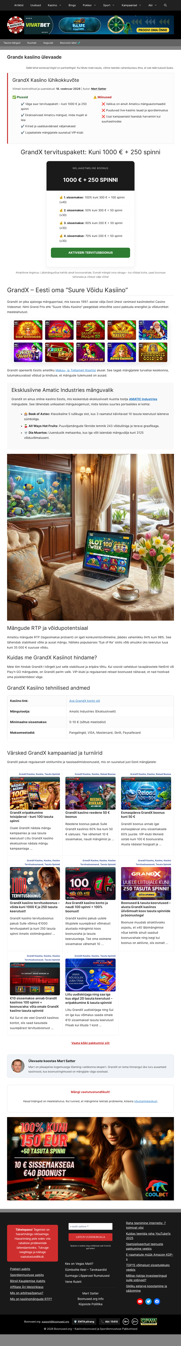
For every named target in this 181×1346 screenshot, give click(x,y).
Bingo (72, 5)
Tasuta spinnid (52, 774)
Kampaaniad (129, 5)
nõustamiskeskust (145, 1101)
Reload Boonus (108, 774)
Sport (106, 5)
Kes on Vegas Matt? (79, 1263)
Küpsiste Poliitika (91, 1304)
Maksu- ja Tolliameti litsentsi (76, 370)
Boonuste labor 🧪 (70, 42)
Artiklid (18, 5)
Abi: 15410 (109, 1321)
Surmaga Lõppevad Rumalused (87, 1275)
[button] (165, 5)
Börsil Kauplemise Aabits (27, 1281)
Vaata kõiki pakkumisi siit (90, 1043)
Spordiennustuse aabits (27, 1275)
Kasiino (52, 5)
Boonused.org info (91, 1299)
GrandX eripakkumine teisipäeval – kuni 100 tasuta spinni (31, 817)
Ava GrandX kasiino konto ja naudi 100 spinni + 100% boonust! (86, 907)
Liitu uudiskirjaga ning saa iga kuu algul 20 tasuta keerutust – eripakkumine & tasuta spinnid (88, 998)
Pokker (87, 5)
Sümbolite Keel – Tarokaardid (86, 1269)
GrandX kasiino (27, 774)
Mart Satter (98, 88)
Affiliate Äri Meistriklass (26, 1287)
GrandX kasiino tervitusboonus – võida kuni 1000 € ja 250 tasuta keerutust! (35, 907)
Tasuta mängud (12, 42)
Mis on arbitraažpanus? (26, 1293)
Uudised (35, 5)
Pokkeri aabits (20, 1269)
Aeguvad (48, 42)
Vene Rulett (73, 1281)
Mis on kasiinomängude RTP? (31, 1299)
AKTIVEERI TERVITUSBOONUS (90, 252)
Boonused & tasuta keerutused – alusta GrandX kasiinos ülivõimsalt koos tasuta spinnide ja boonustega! (146, 909)
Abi (150, 5)
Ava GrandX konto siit (84, 701)
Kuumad (31, 42)
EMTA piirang (84, 1321)
